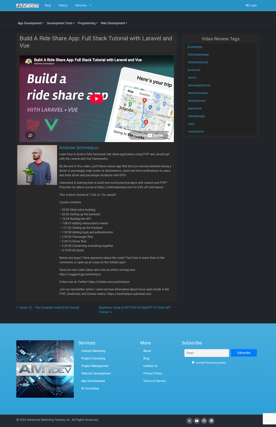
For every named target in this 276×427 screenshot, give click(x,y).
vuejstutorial (196, 131)
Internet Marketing (93, 351)
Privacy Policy (152, 373)
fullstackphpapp (198, 54)
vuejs (191, 124)
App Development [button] (29, 23)
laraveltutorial (196, 100)
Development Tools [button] (59, 23)
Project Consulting (93, 358)
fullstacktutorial (198, 62)
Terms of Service (154, 381)
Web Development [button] (113, 23)
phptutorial (195, 108)
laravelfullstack (198, 93)
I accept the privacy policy (210, 362)
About (147, 351)
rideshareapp (196, 116)
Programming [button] (86, 23)
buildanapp (195, 47)
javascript (194, 70)
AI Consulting (90, 388)
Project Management (95, 366)
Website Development (96, 373)
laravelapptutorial (199, 85)
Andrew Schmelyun (79, 147)
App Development (93, 381)
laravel (192, 77)
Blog (146, 358)
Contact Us (150, 366)
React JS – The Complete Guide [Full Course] (47, 307)
